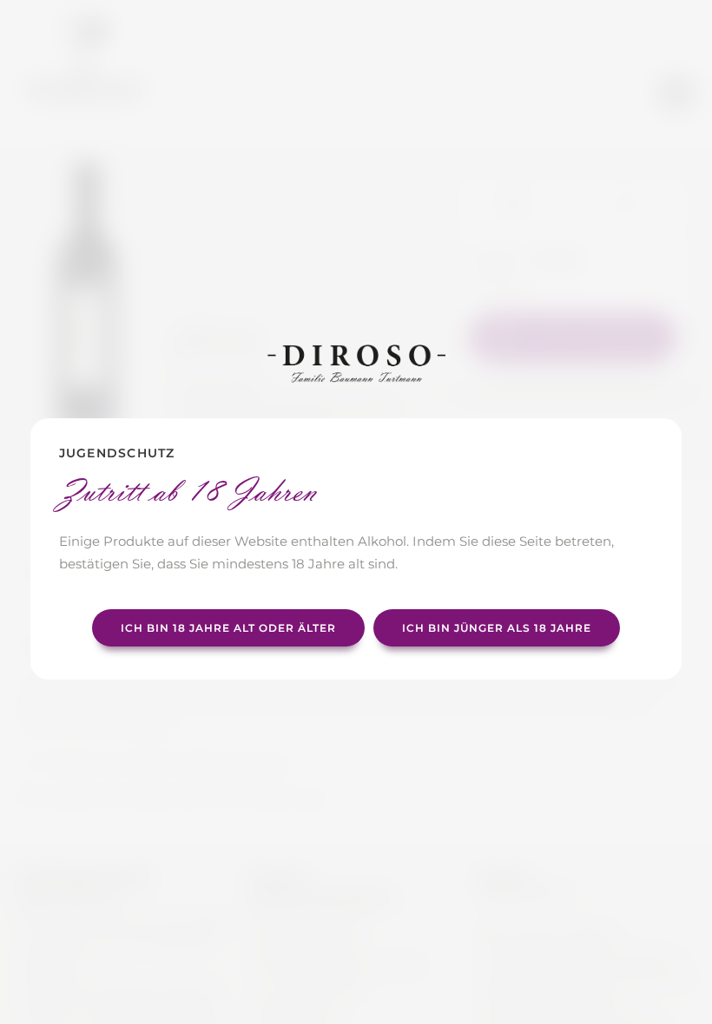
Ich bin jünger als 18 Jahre (496, 627)
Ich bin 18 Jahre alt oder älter (228, 627)
